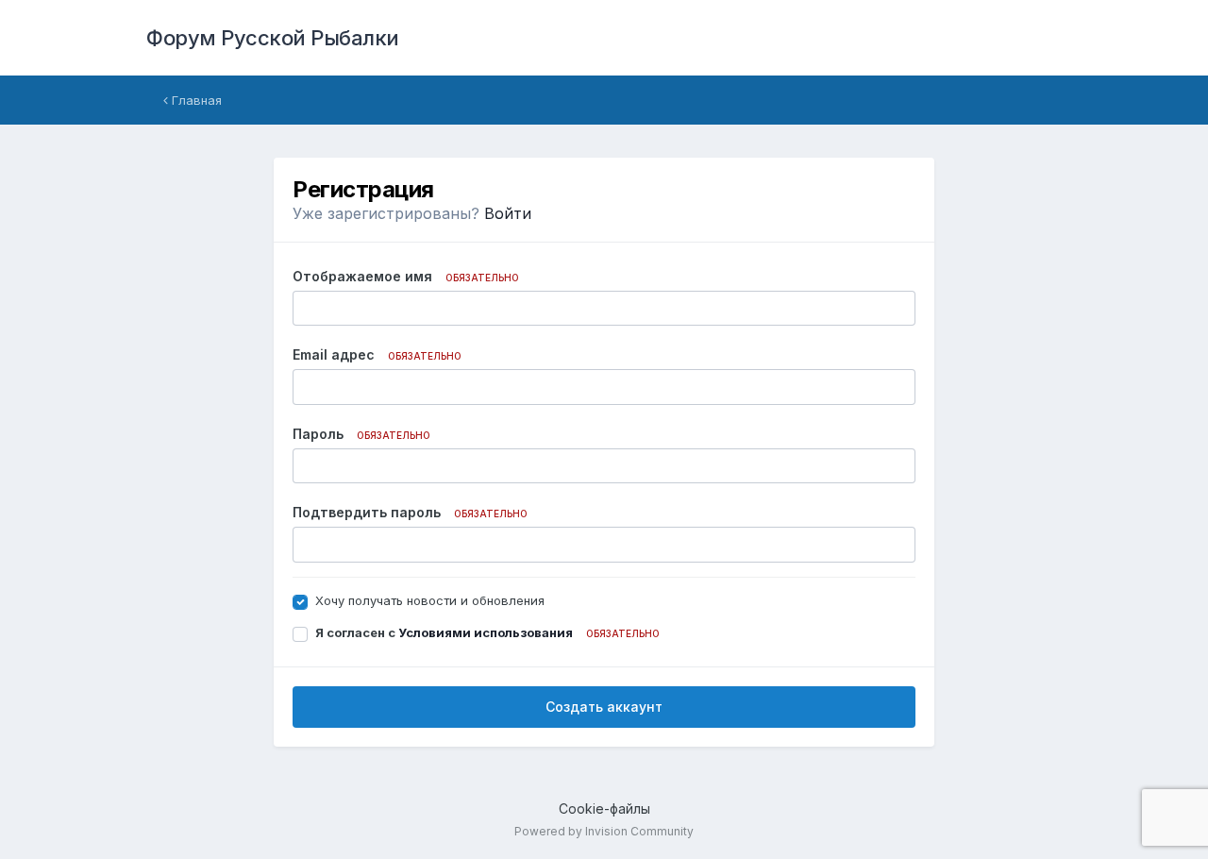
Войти (507, 213)
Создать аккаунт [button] (604, 707)
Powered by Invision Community (604, 831)
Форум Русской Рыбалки (272, 37)
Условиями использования (485, 632)
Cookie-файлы (604, 808)
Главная (195, 100)
